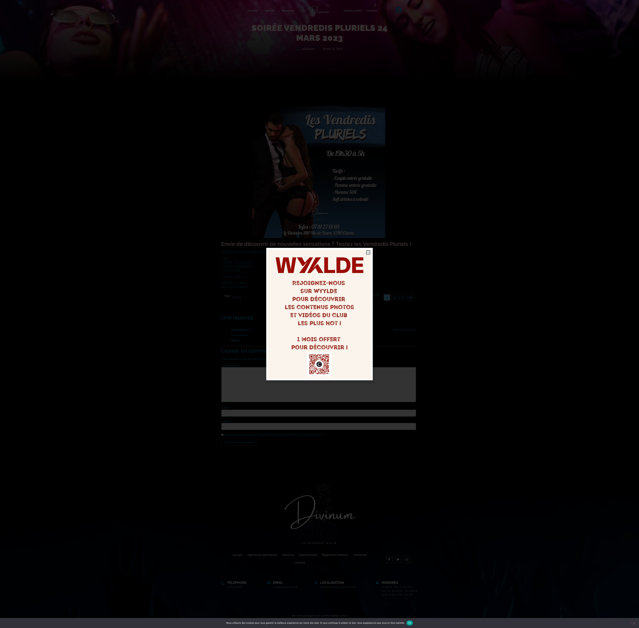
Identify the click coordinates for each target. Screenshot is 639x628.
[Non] (634, 622)
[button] (368, 252)
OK (409, 623)
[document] (319, 314)
